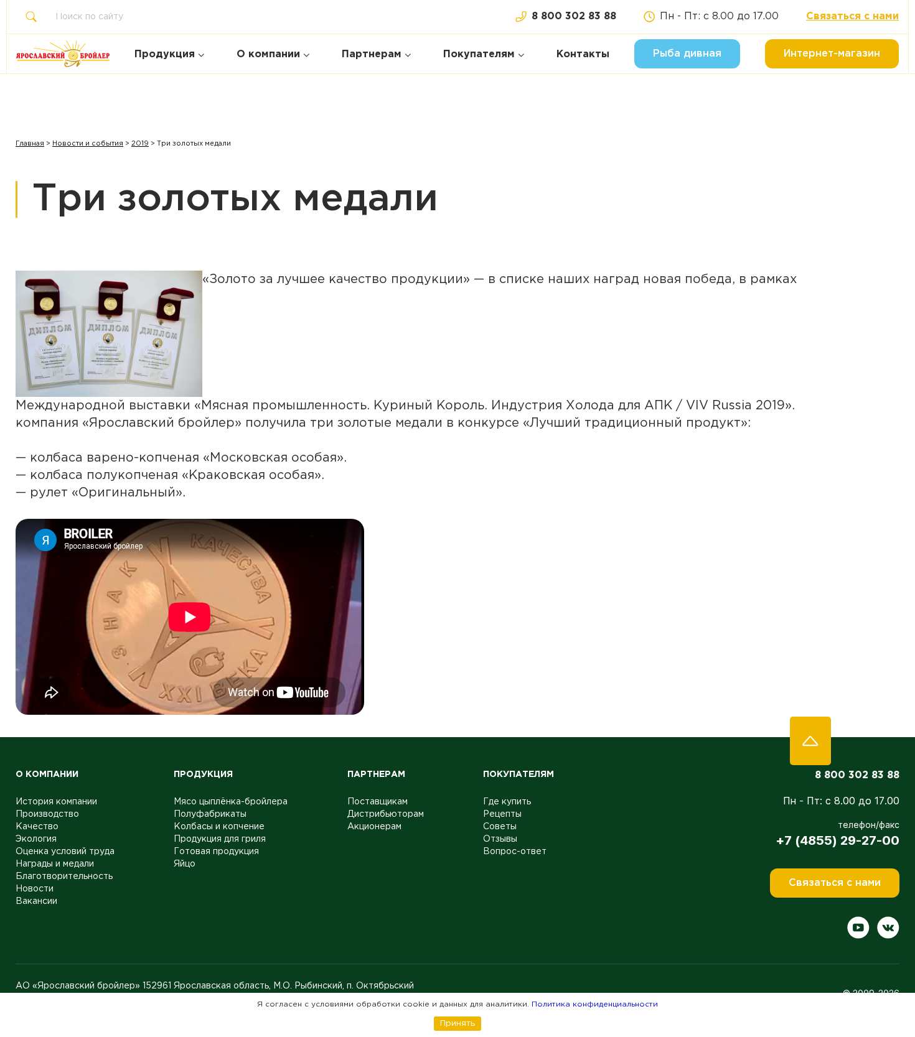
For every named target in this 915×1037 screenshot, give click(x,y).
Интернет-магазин (832, 53)
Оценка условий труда (65, 851)
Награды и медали (55, 864)
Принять (457, 1023)
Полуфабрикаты (210, 814)
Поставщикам (377, 802)
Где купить (507, 802)
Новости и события (87, 144)
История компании (56, 802)
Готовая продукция (216, 851)
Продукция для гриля (220, 839)
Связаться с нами (852, 16)
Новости (35, 889)
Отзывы (500, 839)
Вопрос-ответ (515, 851)
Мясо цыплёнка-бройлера (231, 802)
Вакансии (36, 901)
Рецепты (502, 814)
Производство (47, 814)
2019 (140, 144)
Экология (36, 839)
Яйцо (184, 864)
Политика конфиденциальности (595, 1004)
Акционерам (374, 826)
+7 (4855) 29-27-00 (837, 840)
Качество (37, 826)
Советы (500, 826)
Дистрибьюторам (385, 814)
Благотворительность (64, 876)
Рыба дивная (687, 53)
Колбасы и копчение (219, 826)
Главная (30, 144)
